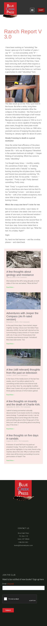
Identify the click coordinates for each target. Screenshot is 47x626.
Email (8, 584)
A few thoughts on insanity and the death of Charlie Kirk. (23, 403)
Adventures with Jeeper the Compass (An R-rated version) (22, 316)
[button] (32, 10)
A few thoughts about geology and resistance (20, 273)
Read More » (10, 287)
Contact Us (23, 528)
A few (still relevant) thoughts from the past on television (23, 371)
